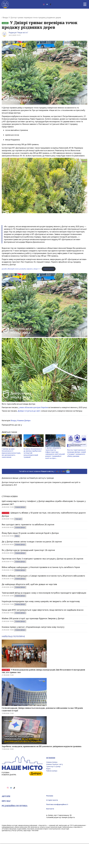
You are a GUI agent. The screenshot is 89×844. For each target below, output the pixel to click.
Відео (48, 769)
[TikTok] (50, 4)
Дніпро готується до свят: (29, 411)
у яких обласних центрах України (33, 407)
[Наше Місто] (5, 4)
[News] (47, 4)
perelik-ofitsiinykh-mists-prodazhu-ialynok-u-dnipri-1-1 (21, 269)
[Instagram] (44, 4)
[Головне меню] (84, 4)
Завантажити (49, 269)
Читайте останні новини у (42, 471)
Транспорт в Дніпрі (53, 766)
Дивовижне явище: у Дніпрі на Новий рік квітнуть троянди (28, 478)
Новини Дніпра (23, 420)
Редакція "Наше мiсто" (18, 32)
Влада (5, 17)
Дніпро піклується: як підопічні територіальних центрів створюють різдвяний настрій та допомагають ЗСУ (41, 483)
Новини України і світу (54, 764)
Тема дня (18, 519)
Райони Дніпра (51, 771)
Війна (17, 536)
